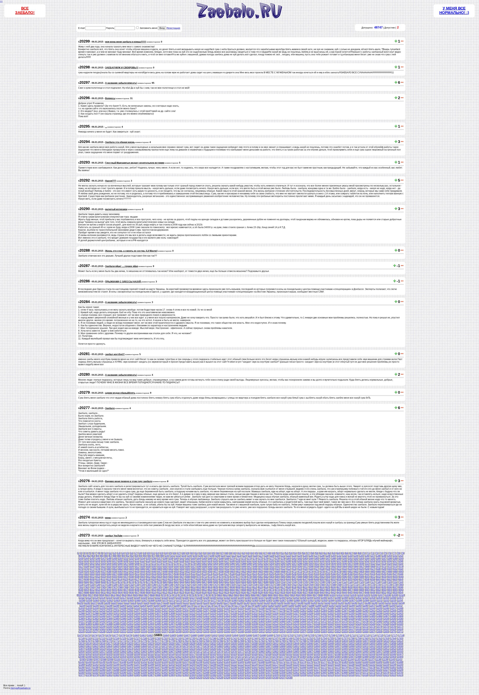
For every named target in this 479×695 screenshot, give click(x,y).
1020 (144, 597)
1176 (230, 605)
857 (182, 590)
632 (221, 579)
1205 (102, 608)
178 (277, 558)
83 (93, 555)
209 (126, 561)
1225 (240, 608)
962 (118, 595)
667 (92, 582)
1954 (81, 651)
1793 (268, 641)
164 (199, 558)
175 (261, 558)
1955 (88, 651)
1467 (289, 621)
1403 (171, 618)
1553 (234, 626)
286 (232, 563)
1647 (234, 632)
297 (294, 563)
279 (193, 563)
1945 (344, 649)
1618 (358, 629)
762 (300, 584)
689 (216, 582)
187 (328, 558)
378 (98, 569)
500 (131, 574)
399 (216, 569)
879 (305, 590)
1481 (386, 621)
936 (300, 592)
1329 (310, 613)
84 (97, 555)
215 (159, 561)
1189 (318, 605)
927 (249, 592)
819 (294, 587)
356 (300, 566)
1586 (137, 629)
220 (187, 561)
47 (265, 553)
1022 (157, 597)
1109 (107, 603)
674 (131, 582)
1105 (80, 603)
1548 (199, 626)
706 (311, 582)
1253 (109, 611)
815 (272, 587)
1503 (213, 624)
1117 (159, 603)
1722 (102, 638)
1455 (206, 621)
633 (227, 579)
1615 (337, 629)
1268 (213, 611)
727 (103, 584)
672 (120, 582)
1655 (289, 632)
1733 (178, 638)
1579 (88, 629)
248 (345, 561)
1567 (330, 626)
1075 (199, 600)
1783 (199, 641)
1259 (150, 611)
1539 (137, 626)
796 (165, 587)
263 (103, 563)
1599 (227, 629)
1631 (123, 632)
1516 (303, 624)
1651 (261, 632)
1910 (102, 649)
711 (339, 582)
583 (272, 576)
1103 (393, 600)
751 (238, 584)
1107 (93, 603)
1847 (317, 643)
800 (188, 587)
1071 (172, 600)
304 (333, 563)
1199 (385, 605)
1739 (220, 638)
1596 (206, 629)
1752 (310, 638)
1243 (365, 608)
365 (350, 566)
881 (317, 590)
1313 (199, 613)
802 (199, 587)
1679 (129, 635)
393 (182, 569)
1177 (237, 605)
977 (203, 595)
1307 (158, 613)
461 (238, 571)
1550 (213, 626)
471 (294, 571)
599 (362, 576)
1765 (400, 638)
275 (171, 563)
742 (188, 584)
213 (148, 561)
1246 (386, 608)
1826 (171, 643)
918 (199, 592)
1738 (213, 638)
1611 (310, 629)
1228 (261, 608)
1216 (178, 608)
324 (120, 566)
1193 (345, 605)
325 (126, 566)
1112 (126, 603)
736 (154, 584)
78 (398, 553)
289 (249, 563)
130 (333, 555)
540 (356, 574)
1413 (240, 618)
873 (272, 590)
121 (283, 555)
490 (401, 571)
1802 (331, 641)
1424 (317, 618)
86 (106, 555)
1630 (116, 632)
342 (221, 566)
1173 (210, 605)
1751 (303, 638)
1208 (123, 608)
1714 (373, 635)
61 (325, 553)
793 (148, 587)
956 (85, 595)
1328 (303, 613)
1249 (81, 611)
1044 (310, 597)
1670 (393, 632)
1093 (324, 600)
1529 (393, 624)
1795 (282, 641)
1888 (275, 646)
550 (87, 576)
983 (236, 595)
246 (333, 561)
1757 (344, 638)
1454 (199, 621)
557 (126, 576)
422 (345, 569)
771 (350, 584)
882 (322, 590)
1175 (223, 605)
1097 (352, 600)
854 (165, 590)
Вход (162, 28)
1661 (330, 632)
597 (350, 576)
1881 (227, 646)
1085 (269, 600)
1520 (330, 624)
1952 (393, 649)
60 (321, 553)
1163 (143, 605)
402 (232, 569)
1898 (344, 646)
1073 (186, 600)
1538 (130, 626)
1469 (303, 621)
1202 (81, 608)
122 (288, 555)
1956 (95, 651)
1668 (379, 632)
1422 (303, 618)
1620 (372, 629)
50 (278, 553)
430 (389, 569)
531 (305, 574)
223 (204, 561)
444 (143, 571)
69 (359, 553)
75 (385, 553)
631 (215, 579)
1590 (164, 629)
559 (137, 576)
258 (401, 561)
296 (289, 563)
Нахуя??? (110, 181)
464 (255, 571)
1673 (87, 635)
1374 (296, 616)
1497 (171, 624)
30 (191, 553)
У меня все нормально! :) (454, 10)
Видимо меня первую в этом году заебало (128, 481)
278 (188, 563)
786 (109, 587)
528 (288, 574)
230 (243, 561)
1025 (178, 597)
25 (170, 553)
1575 (386, 626)
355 (294, 566)
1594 (192, 629)
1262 (171, 611)
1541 (150, 626)
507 (171, 574)
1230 (275, 608)
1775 (144, 641)
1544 (171, 626)
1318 (234, 613)
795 (159, 587)
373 (395, 566)
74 (381, 553)
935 (294, 592)
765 (317, 584)
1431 (365, 618)
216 (165, 561)
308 (356, 563)
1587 (144, 629)
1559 (275, 626)
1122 (192, 603)
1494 (151, 624)
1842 (282, 643)
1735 (192, 638)
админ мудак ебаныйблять (120, 393)
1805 (351, 641)
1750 (296, 638)
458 (221, 571)
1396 (123, 618)
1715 (380, 635)
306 (345, 563)
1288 (351, 611)
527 (283, 574)
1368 (254, 616)
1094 (331, 600)
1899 (351, 646)
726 (98, 584)
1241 (351, 608)
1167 (170, 605)
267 (126, 563)
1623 (393, 629)
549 (81, 576)
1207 (116, 608)
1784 (206, 641)
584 (277, 576)
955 (79, 595)
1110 (113, 603)
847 (126, 590)
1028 (199, 597)
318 (87, 566)
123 (294, 555)
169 (227, 558)
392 (176, 569)
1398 (137, 618)
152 (131, 558)
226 (221, 561)
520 (243, 574)
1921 (178, 649)
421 (339, 569)
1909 (95, 649)
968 (152, 595)
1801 (324, 641)
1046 (324, 597)
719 (384, 582)
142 (401, 555)
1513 (282, 624)
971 (169, 595)
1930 (240, 649)
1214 (164, 608)
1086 (276, 600)
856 (176, 590)
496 (109, 574)
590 (311, 576)
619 (148, 579)
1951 (386, 649)
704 (300, 582)
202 (87, 561)
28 (183, 553)
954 (401, 592)
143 (81, 558)
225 (215, 561)
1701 (283, 635)
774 (367, 584)
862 (210, 590)
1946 (351, 649)
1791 (254, 641)
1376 (310, 616)
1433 (379, 618)
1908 (88, 649)
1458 (227, 621)
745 (204, 584)
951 (384, 592)
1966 (164, 651)
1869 (144, 646)
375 (81, 569)
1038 (268, 597)
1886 (261, 646)
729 (115, 584)
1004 (360, 595)
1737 (206, 638)
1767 (88, 641)
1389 (400, 616)
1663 (344, 632)
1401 (158, 618)
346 (244, 566)
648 (311, 579)
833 (373, 587)
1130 (246, 603)
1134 (273, 603)
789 (126, 587)
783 (92, 587)
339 (204, 566)
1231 (282, 608)
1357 (178, 616)
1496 (164, 624)
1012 (88, 597)
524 (266, 574)
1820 (130, 643)
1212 (150, 608)
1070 (165, 600)
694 (244, 582)
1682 (149, 635)
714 (356, 582)
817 (283, 587)
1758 (351, 638)
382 (120, 569)
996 (309, 595)
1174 (217, 605)
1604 (261, 629)
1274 (254, 611)
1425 (324, 618)
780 (401, 584)
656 (356, 579)
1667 (372, 632)
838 (401, 587)
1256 (130, 611)
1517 (310, 624)
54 (295, 553)
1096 (345, 600)
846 (120, 590)
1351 (137, 616)
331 (159, 566)
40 (235, 553)
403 (238, 569)
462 (244, 571)
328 (143, 566)
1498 (178, 624)
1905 (393, 646)
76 (389, 553)
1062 (109, 600)
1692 (221, 635)
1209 (130, 608)
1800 (317, 641)
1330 (317, 613)
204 (98, 561)
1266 (199, 611)
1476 (351, 621)
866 (232, 590)
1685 (173, 635)
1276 (268, 611)
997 (315, 595)
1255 (123, 611)
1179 (250, 605)
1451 (178, 621)
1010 (401, 595)
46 (260, 553)
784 (98, 587)
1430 (358, 618)
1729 (150, 638)
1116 (152, 603)
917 (193, 592)
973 (180, 595)
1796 (289, 641)
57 (308, 553)
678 (154, 582)
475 (317, 571)
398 (210, 569)
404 (244, 569)
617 (137, 579)
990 (276, 595)
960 (107, 595)
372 (390, 566)
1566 (324, 626)
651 (328, 579)
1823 (150, 643)
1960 (123, 651)
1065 (130, 600)
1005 (367, 595)
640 (266, 579)
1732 (171, 638)
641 (272, 579)
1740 (227, 638)
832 (367, 587)
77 (394, 553)
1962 (137, 651)
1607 (282, 629)
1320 (247, 613)
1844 (296, 643)
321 (103, 566)
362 (333, 566)
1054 (379, 597)
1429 (351, 618)
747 (216, 584)
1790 (248, 641)
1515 (296, 624)
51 (282, 553)
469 (283, 571)
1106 (86, 603)
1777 (158, 641)
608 (87, 579)
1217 (185, 608)
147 (103, 558)
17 (136, 553)
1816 (102, 643)
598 (356, 576)
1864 (109, 646)
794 (154, 587)
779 (395, 584)
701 (283, 582)
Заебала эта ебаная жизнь (120, 142)
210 (131, 561)
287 (238, 563)
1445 (137, 621)
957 (90, 595)
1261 (164, 611)
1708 (332, 635)
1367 (247, 616)
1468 (296, 621)
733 (137, 584)
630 (210, 579)
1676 (108, 635)
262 (98, 563)
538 (345, 574)
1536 (116, 626)
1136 (286, 603)
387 (148, 569)
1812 (400, 641)
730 (120, 584)
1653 (275, 632)
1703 (297, 635)
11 (110, 553)
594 (333, 576)
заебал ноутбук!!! (115, 354)
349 (261, 566)
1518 (317, 624)
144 (87, 558)
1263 (178, 611)
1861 (88, 646)
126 (311, 555)
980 (220, 595)
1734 (185, 638)
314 (389, 563)
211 (137, 561)
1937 (289, 649)
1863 (102, 646)
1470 (310, 621)
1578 (81, 629)
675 (137, 582)
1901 (365, 646)
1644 (213, 632)
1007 (381, 595)
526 (277, 574)
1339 (379, 613)
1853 (358, 643)
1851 (344, 643)
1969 (185, 651)
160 (176, 558)
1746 (268, 638)
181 (294, 558)
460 (232, 571)
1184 (284, 605)
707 (317, 582)
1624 (400, 629)
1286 (337, 611)
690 (221, 582)
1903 (379, 646)
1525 (365, 624)
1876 (192, 646)
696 (255, 582)
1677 (115, 635)
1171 (196, 605)
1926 (213, 649)
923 (227, 592)
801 (193, 587)
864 (221, 590)
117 (261, 555)
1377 (317, 616)
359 (317, 566)
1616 (344, 629)
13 (118, 553)
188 (333, 558)
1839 (261, 643)
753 (249, 584)
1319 (240, 613)
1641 (192, 632)
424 (356, 569)
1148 (367, 603)
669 (103, 582)
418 (322, 569)
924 (232, 592)
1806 (358, 641)
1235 (310, 608)
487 (384, 571)
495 (103, 574)
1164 (149, 605)
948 (367, 592)
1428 (344, 618)
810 (244, 587)
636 (243, 579)
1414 (247, 618)
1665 (358, 632)
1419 (282, 618)
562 (154, 576)
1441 (109, 621)
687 (204, 582)
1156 (95, 605)
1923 (192, 649)
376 (87, 569)
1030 (213, 597)
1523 (351, 624)
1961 (130, 651)
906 (131, 592)
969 (158, 595)
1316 (220, 613)
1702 (290, 635)
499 (126, 574)
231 (249, 561)
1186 (297, 605)
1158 (109, 605)
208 (120, 561)
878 (300, 590)
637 (249, 579)
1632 (130, 632)
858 (188, 590)
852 (154, 590)
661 (384, 579)
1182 (271, 605)
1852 (351, 643)
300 (311, 563)
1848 (324, 643)
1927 (220, 649)
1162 (136, 605)
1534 (102, 626)
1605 (268, 629)
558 (131, 576)
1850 (337, 643)
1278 (282, 611)
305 (339, 563)
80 (80, 555)
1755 (330, 638)
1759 (358, 638)
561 (148, 576)
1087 (283, 600)
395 (193, 569)
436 (98, 571)
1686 (179, 635)
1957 (102, 651)
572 (210, 576)
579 (249, 576)
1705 (311, 635)
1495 (158, 624)
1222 (220, 608)
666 (87, 582)
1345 (95, 616)
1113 (133, 603)
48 (269, 553)
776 (378, 584)
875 (283, 590)
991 (281, 595)
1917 (150, 649)
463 (249, 571)
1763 (386, 638)
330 (154, 566)
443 (137, 571)
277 (182, 563)
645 (294, 579)
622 (165, 579)
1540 (144, 626)
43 (247, 553)
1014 (102, 597)
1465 (275, 621)
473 (305, 571)
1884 (247, 646)
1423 (310, 618)
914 (176, 592)
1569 (344, 626)
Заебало (110, 408)
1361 (206, 616)
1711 (352, 635)
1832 (213, 643)
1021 (150, 597)
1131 (253, 603)
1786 (220, 641)
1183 (277, 605)
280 (199, 563)
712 (345, 582)
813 (260, 587)
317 (81, 566)
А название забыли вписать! (121, 83)
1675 (101, 635)
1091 (310, 600)
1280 (296, 611)
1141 (320, 603)
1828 (185, 643)
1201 (399, 605)
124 (300, 555)
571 (204, 576)
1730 (157, 638)
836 (389, 587)
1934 (268, 649)
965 (135, 595)
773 (362, 584)
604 (390, 576)
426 (367, 569)
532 (311, 574)
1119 (172, 603)
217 (171, 561)
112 (234, 555)
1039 (275, 597)
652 (333, 579)
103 (184, 555)
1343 (81, 616)
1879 (213, 646)
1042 (296, 597)
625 (182, 579)
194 (367, 558)
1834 (227, 643)
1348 (116, 616)
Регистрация (173, 28)
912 (165, 592)
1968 (178, 651)
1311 (185, 613)
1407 (199, 618)
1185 (291, 605)
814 (266, 587)
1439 (95, 621)
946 (356, 592)
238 (288, 561)
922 (221, 592)
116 (255, 555)
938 (311, 592)
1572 (365, 626)
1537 (123, 626)
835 (384, 587)
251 (361, 561)
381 (115, 569)
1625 (81, 632)
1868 (137, 646)
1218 (192, 608)
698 (266, 582)
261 (92, 563)
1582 (109, 629)
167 (216, 558)
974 (186, 595)
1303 (130, 613)
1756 (337, 638)
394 (188, 569)
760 (289, 584)
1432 (372, 618)
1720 (88, 638)
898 (87, 592)
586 (289, 576)
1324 (275, 613)
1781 (185, 641)
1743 (247, 638)
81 (84, 555)
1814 (88, 643)
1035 (247, 597)
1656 (296, 632)
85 (101, 555)
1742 (240, 638)
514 (210, 574)
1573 (372, 626)
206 (109, 561)
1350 (130, 616)
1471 (317, 621)
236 (277, 561)
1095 (338, 600)
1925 (206, 649)
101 (173, 555)
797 (171, 587)
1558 (268, 626)
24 (166, 553)
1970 (192, 651)
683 (182, 582)
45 (256, 553)
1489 (116, 624)
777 (384, 584)
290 (255, 563)
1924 (199, 649)
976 (197, 595)
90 (123, 555)
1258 (144, 611)
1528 (386, 624)
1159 (116, 605)
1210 (137, 608)
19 (144, 553)
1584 (123, 629)
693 (238, 582)
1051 (358, 597)
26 (174, 553)
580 (255, 576)
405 (249, 569)
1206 (109, 608)
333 (171, 566)
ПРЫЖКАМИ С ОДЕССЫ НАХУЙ (123, 281)
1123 (199, 603)
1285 (330, 611)
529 (294, 574)
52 (286, 553)
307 (350, 563)
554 (109, 576)
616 (131, 579)
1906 (400, 646)
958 (96, 595)
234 (266, 561)
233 (260, 561)
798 (176, 587)
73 (377, 553)
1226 (247, 608)
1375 (303, 616)
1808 (372, 641)
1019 (137, 597)
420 (333, 569)
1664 (351, 632)
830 (356, 587)
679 (159, 582)
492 (87, 574)
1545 (178, 626)
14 (123, 553)
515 (215, 574)
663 (395, 579)
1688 (193, 635)
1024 (171, 597)
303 (328, 563)
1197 (372, 605)
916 (187, 592)
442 (131, 571)
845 (115, 590)
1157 (102, 605)
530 (300, 574)
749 (227, 584)
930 (266, 592)
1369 (261, 616)
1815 (95, 643)
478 (333, 571)
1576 (393, 626)
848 (131, 590)
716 (367, 582)
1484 (81, 624)
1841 (275, 643)
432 (401, 569)
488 (390, 571)
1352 (144, 616)
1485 (88, 624)
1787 (227, 641)
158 (165, 558)
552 (98, 576)
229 (238, 561)
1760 (365, 638)
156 (154, 558)
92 (132, 555)
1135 (280, 603)
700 (277, 582)
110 (223, 555)
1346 (102, 616)
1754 (324, 638)
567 (182, 576)
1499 (185, 624)
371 (384, 566)
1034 (240, 597)
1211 (144, 608)
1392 (95, 618)
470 (289, 571)
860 (199, 590)
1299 (102, 613)
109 (217, 555)
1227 (254, 608)
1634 (144, 632)
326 (131, 566)
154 (143, 558)
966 (141, 595)
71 (368, 553)
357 (305, 566)
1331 (324, 613)
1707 (325, 635)
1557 (261, 626)
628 (199, 579)
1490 (123, 624)
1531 (81, 626)
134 (356, 555)
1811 (393, 641)
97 (153, 555)
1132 (260, 603)
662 (389, 579)
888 (356, 590)
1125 (212, 603)
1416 (261, 618)
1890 (289, 646)
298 (300, 563)
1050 (351, 597)
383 (126, 569)
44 (252, 553)
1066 (137, 600)
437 (103, 571)
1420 (289, 618)
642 (277, 579)
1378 (324, 616)
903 (115, 592)
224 (210, 561)
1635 (150, 632)
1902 (372, 646)
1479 (372, 621)
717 (373, 582)
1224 (234, 608)
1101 (379, 600)
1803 (338, 641)
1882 (234, 646)
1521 (337, 624)
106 (201, 555)
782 (87, 587)
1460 (240, 621)
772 (356, 584)
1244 (372, 608)
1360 (199, 616)
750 (232, 584)
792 (143, 587)
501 (137, 574)
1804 (344, 641)
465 (261, 571)
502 (143, 574)
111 (228, 555)
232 (255, 561)
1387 (386, 616)
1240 (344, 608)
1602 (248, 629)
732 (131, 584)
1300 (109, 613)
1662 (337, 632)
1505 (227, 624)
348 (255, 566)
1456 (213, 621)
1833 (220, 643)
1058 (82, 600)
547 (395, 574)
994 (298, 595)
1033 (234, 597)
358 (311, 566)
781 (81, 587)
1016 (116, 597)
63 (333, 553)
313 (384, 563)
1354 (157, 616)
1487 (102, 624)
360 (322, 566)
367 (362, 566)
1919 (164, 649)
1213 (157, 608)
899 (92, 592)
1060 (96, 600)
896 (401, 590)
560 (143, 576)
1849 (330, 643)
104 (189, 555)
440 (120, 571)
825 (328, 587)
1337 (365, 613)
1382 (351, 616)
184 (311, 558)
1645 (220, 632)
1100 (372, 600)
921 (215, 592)
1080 (234, 600)
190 (345, 558)
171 (238, 558)
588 (300, 576)
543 (373, 574)
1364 (227, 616)
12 (114, 553)
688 (210, 582)
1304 (137, 613)
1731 (164, 638)
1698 (263, 635)
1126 (219, 603)
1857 (386, 643)
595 (339, 576)
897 (81, 592)
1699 (269, 635)
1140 (313, 603)
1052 (365, 597)
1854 (365, 643)
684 (188, 582)
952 (389, 592)
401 (227, 569)
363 (339, 566)
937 (305, 592)
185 (317, 558)
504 (154, 574)
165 (204, 558)
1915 (137, 649)
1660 (324, 632)
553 (103, 576)
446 (154, 571)
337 (193, 566)
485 (373, 571)
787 (115, 587)
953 (395, 592)
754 (255, 584)
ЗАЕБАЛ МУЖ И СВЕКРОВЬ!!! (121, 67)
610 (98, 579)
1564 (310, 626)
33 (204, 553)
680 (165, 582)
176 (266, 558)
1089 (296, 600)
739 (171, 584)
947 (361, 592)
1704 (304, 635)
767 (328, 584)
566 (176, 576)
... (106, 127)
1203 (88, 608)
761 (294, 584)
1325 (282, 613)
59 (316, 553)
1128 (233, 603)
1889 (282, 646)
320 (98, 566)
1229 (268, 608)
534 (322, 574)
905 (126, 592)
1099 (366, 600)
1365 (234, 616)
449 (171, 571)
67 (351, 553)
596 (345, 576)
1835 (234, 643)
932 (277, 592)
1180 (257, 605)
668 (98, 582)
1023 (164, 597)
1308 (164, 613)
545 (384, 574)
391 (171, 569)
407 (261, 569)
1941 (317, 649)
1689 (200, 635)
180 (289, 558)
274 (165, 563)
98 (157, 555)
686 (199, 582)
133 (350, 555)
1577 (400, 626)
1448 (157, 621)
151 (126, 558)
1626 (88, 632)
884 (333, 590)
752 (244, 584)
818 (288, 587)
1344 (88, 616)
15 (127, 553)
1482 (393, 621)
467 (272, 571)
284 (221, 563)
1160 (122, 605)
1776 (151, 641)
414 (300, 569)
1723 (109, 638)
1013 (95, 597)
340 (210, 566)
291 (261, 563)
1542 (157, 626)
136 (367, 555)
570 (199, 576)
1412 (234, 618)
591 (317, 576)
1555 (247, 626)
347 (249, 566)
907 (137, 592)
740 (176, 584)
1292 (379, 611)
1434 (386, 618)
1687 (186, 635)
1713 (366, 635)
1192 (338, 605)
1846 (310, 643)
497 (115, 574)
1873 (171, 646)
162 (188, 558)
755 (261, 584)
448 (165, 571)
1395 (116, 618)
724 (87, 584)
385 (137, 569)
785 (103, 587)
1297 (88, 613)
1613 (324, 629)
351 (272, 566)
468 (277, 571)
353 (283, 566)
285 (227, 563)
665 (81, 582)
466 (266, 571)
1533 (95, 626)
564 (165, 576)
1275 (261, 611)
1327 (296, 613)
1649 (247, 632)
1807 (365, 641)
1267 (206, 611)
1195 (358, 605)
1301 (116, 613)
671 (115, 582)
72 (372, 553)
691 (227, 582)
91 (127, 555)
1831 (206, 643)
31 (196, 553)
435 (92, 571)
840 (87, 590)
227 (227, 561)
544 (378, 574)
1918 (157, 649)
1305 (144, 613)
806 (221, 587)
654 (345, 579)
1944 (337, 649)
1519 (324, 624)
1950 (379, 649)
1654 (282, 632)
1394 (109, 618)
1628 (102, 632)
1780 (178, 641)
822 (311, 587)
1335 (351, 613)
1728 (144, 638)
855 (171, 590)
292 (266, 563)
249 (350, 561)
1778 (164, 641)
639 (260, 579)
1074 (193, 600)
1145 (347, 603)
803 (204, 587)
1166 (163, 605)
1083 (255, 600)
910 (154, 592)
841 (92, 590)
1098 (359, 600)
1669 (386, 632)
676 (143, 582)
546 (389, 574)
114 (244, 555)
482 (356, 571)
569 (193, 576)
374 (401, 566)
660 (378, 579)
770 (345, 584)
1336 (358, 613)
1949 (372, 649)
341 (216, 566)
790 (131, 587)
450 (176, 571)
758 (277, 584)
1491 (130, 624)
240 (300, 561)
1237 (324, 608)
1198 (378, 605)
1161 (129, 605)
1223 (227, 608)
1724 (116, 638)
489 (395, 571)
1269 (220, 611)
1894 (317, 646)
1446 (144, 621)
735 (148, 584)
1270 (227, 611)
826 (333, 587)
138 (378, 555)
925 (238, 592)
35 (213, 553)
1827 (178, 643)
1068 (151, 600)
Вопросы (110, 98)
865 (227, 590)
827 (339, 587)
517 (227, 574)
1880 (220, 646)
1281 (303, 611)
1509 (254, 624)
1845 (303, 643)
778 (390, 584)
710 (333, 582)
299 (305, 563)
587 (294, 576)
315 (395, 563)
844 (109, 590)
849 (137, 590)
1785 (213, 641)
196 (378, 558)
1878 (206, 646)
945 (350, 592)
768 (333, 584)
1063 (116, 600)
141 (395, 555)
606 (401, 576)
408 (266, 569)
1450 (171, 621)
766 (322, 584)
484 (367, 571)
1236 (317, 608)
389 (159, 569)
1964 (150, 651)
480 (345, 571)
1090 (303, 600)
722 (401, 582)
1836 (240, 643)
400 (221, 569)
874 (277, 590)
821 (305, 587)
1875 (185, 646)
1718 (401, 635)
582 (266, 576)
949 (373, 592)
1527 (379, 624)
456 (210, 571)
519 (238, 574)
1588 (151, 629)
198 (390, 558)
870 (255, 590)
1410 (220, 618)
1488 (109, 624)
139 (384, 555)
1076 (206, 600)
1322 (261, 613)
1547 (192, 626)
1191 (331, 605)
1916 (144, 649)
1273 (247, 611)
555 (115, 576)
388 (154, 569)
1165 (156, 605)
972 (175, 595)
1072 (179, 600)
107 (206, 555)
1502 (206, 624)
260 (87, 563)
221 (193, 561)
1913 (123, 649)
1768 (95, 641)
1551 (220, 626)
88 (114, 555)
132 (345, 555)
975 (191, 595)
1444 (130, 621)
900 (98, 592)
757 (272, 584)
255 (384, 561)
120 (277, 555)
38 (226, 553)
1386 (379, 616)
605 (395, 576)
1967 (171, 651)
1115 (146, 603)
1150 (381, 603)
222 (199, 561)
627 (193, 579)
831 (361, 587)
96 (149, 555)
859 (193, 590)
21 (153, 553)
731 (126, 584)
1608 (289, 629)
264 (109, 563)
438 (109, 571)
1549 (206, 626)
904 (120, 592)
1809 (379, 641)
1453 (192, 621)
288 (244, 563)
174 (255, 558)
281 (204, 563)
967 (147, 595)
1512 (275, 624)
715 (361, 582)
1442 (116, 621)
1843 (289, 643)
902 (109, 592)
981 (225, 595)
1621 (379, 629)
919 (204, 592)
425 (361, 569)
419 (328, 569)
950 (378, 592)
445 (148, 571)
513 (204, 574)
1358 (185, 616)
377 (92, 569)
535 (328, 574)
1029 (206, 597)
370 (378, 566)
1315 (213, 613)
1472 (324, 621)
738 (165, 584)
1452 (185, 621)
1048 (337, 597)
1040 (282, 597)
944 (345, 592)
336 (188, 566)
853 (159, 590)
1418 (275, 618)
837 (395, 587)
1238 (330, 608)
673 (126, 582)
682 (176, 582)
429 (384, 569)
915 (182, 592)
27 (179, 553)
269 (137, 563)
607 (81, 579)
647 (305, 579)
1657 (303, 632)
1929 (234, 649)
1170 (190, 605)
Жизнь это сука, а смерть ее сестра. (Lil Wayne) (131, 251)
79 (402, 553)
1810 (386, 641)
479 (339, 571)
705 (305, 582)
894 (390, 590)
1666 (365, 632)
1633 (137, 632)
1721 (95, 638)
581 (261, 576)
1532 (88, 626)
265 (115, 563)
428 (378, 569)
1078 (220, 600)
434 (87, 571)
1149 (374, 603)
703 (294, 582)
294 (277, 563)
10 (106, 553)
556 (120, 576)
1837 (247, 643)
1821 (137, 643)
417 (316, 569)
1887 (268, 646)
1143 (334, 603)
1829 (192, 643)
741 (182, 584)
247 (339, 561)
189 (339, 558)
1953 (400, 649)
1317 (227, 613)
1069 (158, 600)
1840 (268, 643)
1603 (254, 629)
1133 (266, 603)
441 (126, 571)
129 (328, 555)
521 (249, 574)
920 (210, 592)
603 (384, 576)
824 (322, 587)
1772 (123, 641)
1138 (300, 603)
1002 (346, 595)
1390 (81, 618)
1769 (102, 641)
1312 (192, 613)
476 (322, 571)
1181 (264, 605)
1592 (178, 629)
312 (378, 563)
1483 (400, 621)
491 (81, 574)
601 (373, 576)
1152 (394, 603)
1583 (116, 629)
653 (339, 579)
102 (178, 555)
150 (120, 558)
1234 (303, 608)
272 (154, 563)
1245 (379, 608)
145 (92, 558)
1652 (268, 632)
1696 (249, 635)
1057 (400, 597)
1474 (337, 621)
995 (304, 595)
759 (283, 584)
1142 (327, 603)
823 (316, 587)
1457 (220, 621)
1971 (199, 651)
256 (389, 561)
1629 (109, 632)
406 (255, 569)
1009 (394, 595)
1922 (185, 649)
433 (81, 571)
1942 (324, 649)
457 (216, 571)
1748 (282, 638)
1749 (289, 638)
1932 (254, 649)
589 (305, 576)
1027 (192, 597)
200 (401, 558)
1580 (95, 629)
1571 (358, 626)
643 (283, 579)
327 (137, 566)
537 (339, 574)
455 (204, 571)
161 (182, 558)
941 (328, 592)
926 (243, 592)
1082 (248, 600)
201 (81, 561)
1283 (317, 611)
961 (113, 595)
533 (316, 574)
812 (255, 587)
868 (244, 590)
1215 (171, 608)
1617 (351, 629)
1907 (81, 649)
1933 (261, 649)
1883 (240, 646)
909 (148, 592)
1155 (89, 605)
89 (119, 555)
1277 (275, 611)
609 (92, 579)
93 (136, 555)
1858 (393, 643)
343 (227, 566)
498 (120, 574)
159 (171, 558)
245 (328, 561)
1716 (387, 635)
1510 (261, 624)
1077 (213, 600)
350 (266, 566)
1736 (199, 638)
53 (290, 553)
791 (137, 587)
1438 (88, 621)
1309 (171, 613)
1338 (372, 613)
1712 (359, 635)
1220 (206, 608)
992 (287, 595)
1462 (254, 621)
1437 (81, 621)
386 (143, 569)
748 (221, 584)
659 (373, 579)
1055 (386, 597)
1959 (116, 651)
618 (142, 579)
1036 (254, 597)
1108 (100, 603)
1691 (214, 635)
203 (92, 561)
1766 (81, 641)
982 (231, 595)
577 (238, 576)
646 (300, 579)
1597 (213, 629)
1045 (317, 597)
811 (249, 587)
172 (244, 558)
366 (356, 566)
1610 (303, 629)
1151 (387, 603)
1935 (275, 649)
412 (288, 569)
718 (378, 582)
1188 (311, 605)
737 (159, 584)
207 (115, 561)
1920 (171, 649)
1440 (102, 621)
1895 (324, 646)
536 (333, 574)
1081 (241, 600)
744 (199, 584)
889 (362, 590)
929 (260, 592)
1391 (88, 618)
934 (288, 592)
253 (373, 561)
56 (303, 553)
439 (115, 571)
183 (305, 558)
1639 (178, 632)
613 (114, 579)
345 (238, 566)
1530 (400, 624)
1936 (282, 649)
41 (239, 553)
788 (120, 587)
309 (362, 563)
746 (210, 584)
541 (361, 574)
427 (373, 569)
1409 (213, 618)
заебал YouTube (114, 535)
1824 (157, 643)
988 (264, 595)
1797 (296, 641)
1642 (199, 632)
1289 (358, 611)
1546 (185, 626)
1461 (247, 621)
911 (159, 592)
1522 (344, 624)
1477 (358, 621)
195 (373, 558)
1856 (379, 643)
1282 (310, 611)
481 (350, 571)
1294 (393, 611)
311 (373, 563)
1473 (330, 621)
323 (115, 566)
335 (182, 566)
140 (389, 555)
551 (92, 576)
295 (283, 563)
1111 (120, 603)
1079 (227, 600)
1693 (228, 635)
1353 (150, 616)
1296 (81, 613)
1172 (203, 605)
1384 (365, 616)
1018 (130, 597)
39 (230, 553)
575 (227, 576)
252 (367, 561)
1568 (337, 626)
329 (148, 566)
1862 (95, 646)
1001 (339, 595)
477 (328, 571)
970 (163, 595)
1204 (95, 608)
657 (361, 579)
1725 (123, 638)
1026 (185, 597)
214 (154, 561)
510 (188, 574)
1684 (166, 635)
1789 (241, 641)
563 (159, 576)
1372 (282, 616)
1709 (339, 635)
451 (182, 571)
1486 (95, 624)
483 (362, 571)
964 (130, 595)
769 (339, 584)
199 (395, 558)
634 (232, 579)
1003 (353, 595)
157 (159, 558)
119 (272, 555)
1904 (386, 646)
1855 (372, 643)
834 (378, 587)
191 (350, 558)
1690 (207, 635)
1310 (178, 613)
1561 (289, 626)
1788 (234, 641)
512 (199, 574)
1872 (164, 646)
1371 (275, 616)
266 (120, 563)
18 (140, 553)
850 (143, 590)
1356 (171, 616)
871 (261, 590)
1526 (372, 624)
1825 (164, 643)
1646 (227, 632)
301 (317, 563)
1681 (143, 635)
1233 (296, 608)
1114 (139, 603)
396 (199, 569)
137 (373, 555)
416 (311, 569)
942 (333, 592)
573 (216, 576)
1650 (254, 632)
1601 (241, 629)
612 (109, 579)
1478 (365, 621)
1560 (282, 626)
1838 (254, 643)
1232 (289, 608)
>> (1, 1)
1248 (400, 608)
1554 (240, 626)
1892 (303, 646)
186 (322, 558)
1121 (185, 603)
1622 (386, 629)
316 (401, 563)
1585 (130, 629)
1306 (151, 613)
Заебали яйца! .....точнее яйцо (121, 266)
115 (250, 555)
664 (401, 579)
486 (378, 571)
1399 (144, 618)
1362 (213, 616)
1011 (81, 597)
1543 (164, 626)
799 (182, 587)
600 (367, 576)
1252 (102, 611)
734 (143, 584)
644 (288, 579)
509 (182, 574)
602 (378, 576)
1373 (289, 616)
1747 (275, 638)
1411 (227, 618)
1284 (324, 611)
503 (148, 574)
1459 (234, 621)
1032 (227, 597)
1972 (206, 651)
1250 (88, 611)
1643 (206, 632)
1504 (220, 624)
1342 (400, 613)
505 (159, 574)
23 (161, 553)
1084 (262, 600)
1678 (122, 635)
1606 (275, 629)
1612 (317, 629)
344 (232, 566)
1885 (254, 646)
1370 (268, 616)
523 (260, 574)
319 (92, 566)
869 (249, 590)
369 (373, 566)
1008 (387, 595)
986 (253, 595)
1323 (268, 613)
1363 (220, 616)
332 (165, 566)
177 (272, 558)
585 (283, 576)
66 (346, 553)
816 (277, 587)
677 (148, 582)
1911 (109, 649)
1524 (358, 624)
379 (103, 569)
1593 (185, 629)
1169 (183, 605)
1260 (157, 611)
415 (305, 569)
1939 (303, 649)
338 (199, 566)
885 (339, 590)
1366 (240, 616)
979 (214, 595)
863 (216, 590)
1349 (123, 616)
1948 (365, 649)
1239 (337, 608)
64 (338, 553)
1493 (144, 624)
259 (81, 563)
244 (322, 561)
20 (148, 553)
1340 (386, 613)
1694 (235, 635)
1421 (296, 618)
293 (272, 563)
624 (176, 579)
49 (273, 553)
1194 (351, 605)
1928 (227, 649)
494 (98, 574)
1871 (157, 646)
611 (103, 579)
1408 (206, 618)
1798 (303, 641)
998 (321, 595)
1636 (157, 632)
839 (81, 590)
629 (204, 579)
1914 (130, 649)
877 (294, 590)
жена (108, 517)
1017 (123, 597)
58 (312, 553)
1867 (130, 646)
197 (384, 558)
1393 (102, 618)
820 (300, 587)
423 (350, 569)
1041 (289, 597)
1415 (254, 618)
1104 (399, 600)
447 (159, 571)
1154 (82, 605)
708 (322, 582)
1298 (95, 613)
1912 (116, 649)
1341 (393, 613)
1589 (158, 629)
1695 (242, 635)
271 (148, 563)
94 (140, 555)
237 (283, 561)
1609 (296, 629)
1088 (289, 600)
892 (378, 590)
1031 (220, 597)
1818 (116, 643)
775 (373, 584)
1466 (282, 621)
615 (126, 579)
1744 (254, 638)
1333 (337, 613)
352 (277, 566)
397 (204, 569)
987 (259, 595)
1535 (109, 626)
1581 (102, 629)
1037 (261, 597)
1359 (192, 616)
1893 (310, 646)
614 (120, 579)
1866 (123, 646)
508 (176, 574)
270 (143, 563)
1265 (192, 611)
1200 (392, 605)
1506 (234, 624)
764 (311, 584)
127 (316, 555)
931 (272, 592)
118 (266, 555)
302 (322, 563)
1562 (296, 626)
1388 (393, 616)
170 (232, 558)
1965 (157, 651)
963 (124, 595)
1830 (199, 643)
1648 (240, 632)
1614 (330, 629)
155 (148, 558)
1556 (254, 626)
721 (395, 582)
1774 (137, 641)
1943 (330, 649)
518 (232, 574)
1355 (164, 616)
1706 (318, 635)
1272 (240, 611)
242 (311, 561)
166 (210, 558)
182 (300, 558)
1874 (178, 646)
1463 (261, 621)
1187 (304, 605)
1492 (137, 624)
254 (378, 561)
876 (289, 590)
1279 (289, 611)
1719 (81, 638)
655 (350, 579)
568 (188, 576)
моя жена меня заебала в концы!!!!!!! (125, 41)
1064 (123, 600)
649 (316, 579)
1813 (81, 643)
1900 (358, 646)
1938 (296, 649)
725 (92, 584)
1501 (199, 624)
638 (255, 579)
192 (356, 558)
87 (110, 555)
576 (232, 576)
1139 (307, 603)
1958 (109, 651)
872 (266, 590)
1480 (379, 621)
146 (98, 558)
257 (395, 561)
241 (305, 561)
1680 (136, 635)
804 (210, 587)
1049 (344, 597)
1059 (89, 600)
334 (176, 566)
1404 (178, 618)
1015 (109, 597)
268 (131, 563)
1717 (394, 635)
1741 (234, 638)
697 (261, 582)
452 (188, 571)
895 (395, 590)
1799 (310, 641)
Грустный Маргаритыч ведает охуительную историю (134, 163)
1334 (344, 613)
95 (145, 555)
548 (401, 574)
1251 (95, 611)
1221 (213, 608)
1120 (179, 603)
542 (367, 574)
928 (255, 592)
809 (238, 587)
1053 (372, 597)
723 (81, 584)
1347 (109, 616)
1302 (123, 613)
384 (131, 569)
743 (193, 584)
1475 (344, 621)
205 (103, 561)
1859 (400, 643)
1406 (192, 618)
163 (193, 558)
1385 (372, 616)
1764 (393, 638)
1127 (226, 603)
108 (212, 555)
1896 (330, 646)
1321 (254, 613)
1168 (176, 605)
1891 (296, 646)
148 (109, 558)
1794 (275, 641)
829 (350, 587)
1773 (130, 641)
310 (367, 563)
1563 (303, 626)
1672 (80, 635)
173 (249, 558)
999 (326, 595)
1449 (164, 621)
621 (159, 579)
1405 (185, 618)
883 (328, 590)
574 (221, 576)
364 (345, 566)
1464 (268, 621)
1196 (365, 605)
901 (103, 592)
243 (316, 561)
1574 (379, 626)
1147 (361, 603)
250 (356, 561)
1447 (150, 621)
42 (243, 553)
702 (289, 582)
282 (210, 563)
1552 (227, 626)
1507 (241, 624)
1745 (261, 638)
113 (239, 555)
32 (200, 553)
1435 (393, 618)
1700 (276, 635)
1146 (354, 603)
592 (322, 576)
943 (339, 592)
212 (142, 561)
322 (109, 566)
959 (102, 595)
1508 (248, 624)
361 (328, 566)
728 (109, 584)
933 (283, 592)
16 (131, 553)
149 (115, 558)
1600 (234, 629)
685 (193, 582)
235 (272, 561)
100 (167, 555)
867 (238, 590)
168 (221, 558)
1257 (137, 611)
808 (232, 587)
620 (154, 579)
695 (249, 582)
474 (311, 571)
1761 (372, 638)
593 (328, 576)
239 (294, 561)
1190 (324, 605)
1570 (351, 626)
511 (193, 574)
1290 (365, 611)
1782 (192, 641)
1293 (386, 611)
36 (217, 553)
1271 (234, 611)
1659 (317, 632)
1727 (137, 638)
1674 (94, 635)
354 (289, 566)
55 (299, 553)
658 (367, 579)
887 (350, 590)
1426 (330, 618)
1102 (386, 600)
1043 (303, 597)
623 (171, 579)
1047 (330, 597)
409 (272, 569)
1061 (103, 600)
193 (362, 558)
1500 (192, 624)
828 (345, 587)
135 (361, 555)
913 (171, 592)
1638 (171, 632)
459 (227, 571)
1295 (400, 611)
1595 (199, 629)
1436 (400, 618)
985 (248, 595)
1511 (268, 624)
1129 (239, 603)
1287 (344, 611)
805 (216, 587)
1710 (346, 635)
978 (208, 595)
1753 (317, 638)
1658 (310, 632)
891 (373, 590)
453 (193, 571)
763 (305, 584)
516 (221, 574)
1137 (293, 603)
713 (350, 582)
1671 (400, 632)
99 (162, 555)
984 (242, 595)
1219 (199, 608)
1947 (358, 649)
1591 (171, 629)
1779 (171, 641)
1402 (164, 618)
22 (157, 553)
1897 (337, 646)
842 (98, 590)
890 (367, 590)
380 (109, 569)
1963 (144, 651)
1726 (130, 638)
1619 (365, 629)
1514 (289, 624)
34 (209, 553)
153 (137, 558)
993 (293, 595)
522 (255, 574)
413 (294, 569)
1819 (123, 643)
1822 (144, 643)
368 (367, 566)
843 (103, 590)
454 (199, 571)
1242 (358, 608)
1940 (310, 649)
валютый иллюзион (116, 209)
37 (222, 553)
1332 (330, 613)
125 (305, 555)
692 (232, 582)
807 (227, 587)
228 (232, 561)
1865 (116, 646)
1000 (332, 595)
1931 (247, 649)
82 (89, 555)
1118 (166, 603)
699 (272, 582)
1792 (261, 641)
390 (165, 569)
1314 (206, 613)
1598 (220, 629)
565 (171, 576)
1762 (379, 638)
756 (266, 584)
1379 (330, 616)
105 (195, 555)
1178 (244, 605)
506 (165, 574)
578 (244, 576)
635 (238, 579)
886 (345, 590)
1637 (164, 632)
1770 (109, 641)
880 (311, 590)
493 (92, 574)
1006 (374, 595)
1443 (123, 621)
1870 (150, 646)
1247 (393, 608)
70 (364, 553)
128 (322, 555)
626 (187, 579)
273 (159, 563)
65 (342, 553)
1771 (116, 641)
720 (389, 582)
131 (339, 555)
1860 (81, 646)
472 (300, 571)
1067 (144, 600)
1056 (393, 597)
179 (283, 558)
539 (350, 574)
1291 (372, 611)
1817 (109, 643)
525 (272, 574)
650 (322, 579)
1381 (344, 616)
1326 (289, 613)
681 (171, 582)
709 (328, 582)
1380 (337, 616)
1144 (340, 603)
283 (216, 563)
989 (270, 595)
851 (148, 590)
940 (322, 592)
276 (176, 563)
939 (316, 592)
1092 (317, 600)
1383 (358, 616)
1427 (337, 618)
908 (143, 592)
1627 (95, 632)
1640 (185, 632)
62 (329, 553)
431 (395, 569)
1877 (199, 646)
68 (355, 553)
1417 (268, 618)
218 (176, 561)
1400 (151, 618)
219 (182, 561)
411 (283, 569)
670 (109, 582)
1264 (185, 611)
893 (384, 590)
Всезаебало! (25, 10)
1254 (116, 611)
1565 (317, 626)
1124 (206, 603)
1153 (401, 603)
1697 (256, 635)
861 (204, 590)
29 (187, 553)
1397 (130, 618)
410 (277, 569)
